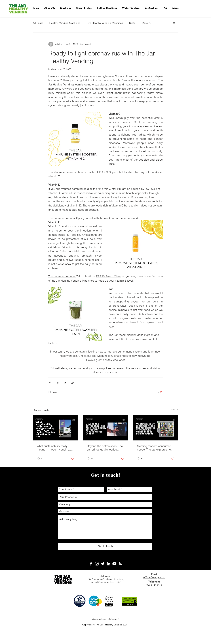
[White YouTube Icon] (114, 563)
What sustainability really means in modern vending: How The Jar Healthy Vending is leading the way (55, 447)
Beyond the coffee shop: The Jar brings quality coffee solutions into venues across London (105, 447)
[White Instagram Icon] (96, 563)
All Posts (38, 22)
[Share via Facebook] (49, 382)
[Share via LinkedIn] (64, 382)
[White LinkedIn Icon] (108, 563)
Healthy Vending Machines (64, 22)
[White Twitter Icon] (102, 563)
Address (105, 576)
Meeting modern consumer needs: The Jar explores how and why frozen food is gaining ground (155, 447)
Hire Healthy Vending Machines (105, 22)
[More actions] (161, 44)
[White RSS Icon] (120, 563)
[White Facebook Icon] (91, 563)
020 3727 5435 (154, 584)
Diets (132, 22)
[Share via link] (72, 382)
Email (154, 574)
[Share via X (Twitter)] (57, 382)
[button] (174, 23)
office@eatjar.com (154, 577)
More (145, 22)
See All (174, 409)
